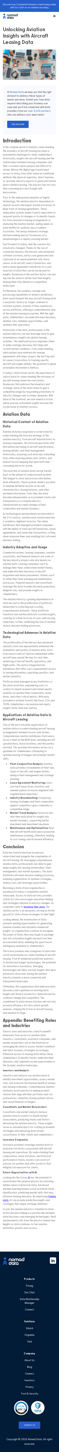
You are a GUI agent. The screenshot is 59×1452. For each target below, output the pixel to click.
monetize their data (34, 906)
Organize (30, 1334)
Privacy (29, 1387)
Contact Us (29, 1425)
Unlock (29, 1328)
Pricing (29, 1285)
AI (29, 1177)
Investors (29, 1380)
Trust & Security (29, 1393)
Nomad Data (17, 92)
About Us (29, 1360)
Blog (29, 1367)
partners (46, 110)
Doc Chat (29, 1292)
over (31, 110)
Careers (29, 1373)
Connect (29, 1309)
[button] (53, 16)
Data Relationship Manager (29, 1301)
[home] (12, 16)
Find (29, 1341)
